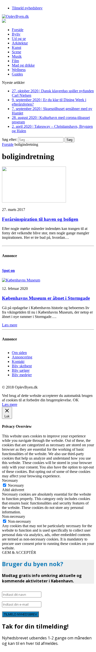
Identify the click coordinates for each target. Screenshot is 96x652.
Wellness (19, 70)
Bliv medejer (22, 375)
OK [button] (76, 400)
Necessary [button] (10, 480)
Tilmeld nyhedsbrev (27, 8)
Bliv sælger (21, 370)
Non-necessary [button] (13, 516)
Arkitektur (20, 43)
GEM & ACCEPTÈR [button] (19, 552)
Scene (16, 52)
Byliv (16, 34)
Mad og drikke (23, 65)
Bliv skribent (22, 366)
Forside (17, 30)
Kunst (16, 47)
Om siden (19, 353)
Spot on (8, 270)
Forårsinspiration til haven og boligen (40, 219)
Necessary (16, 485)
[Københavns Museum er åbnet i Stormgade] (21, 280)
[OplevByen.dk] (48, 16)
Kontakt (18, 361)
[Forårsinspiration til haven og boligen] (34, 201)
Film (15, 61)
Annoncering (22, 357)
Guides (17, 74)
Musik (17, 56)
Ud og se (19, 39)
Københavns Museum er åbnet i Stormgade (46, 298)
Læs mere (9, 404)
